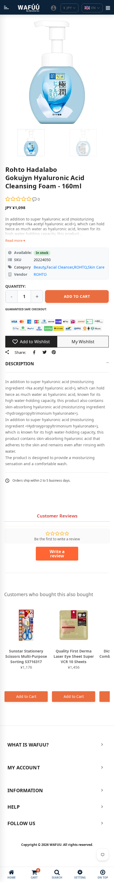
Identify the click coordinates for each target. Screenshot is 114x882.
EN (93, 8)
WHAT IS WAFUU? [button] (28, 744)
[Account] (53, 8)
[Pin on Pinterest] (54, 352)
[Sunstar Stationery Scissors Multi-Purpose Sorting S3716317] (26, 625)
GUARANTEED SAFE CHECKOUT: (26, 309)
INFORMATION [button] (25, 790)
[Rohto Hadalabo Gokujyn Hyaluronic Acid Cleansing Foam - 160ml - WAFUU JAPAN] (31, 142)
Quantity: (15, 286)
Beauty (40, 267)
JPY (67, 8)
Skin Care (96, 267)
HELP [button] (13, 807)
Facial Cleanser (60, 267)
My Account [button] (23, 767)
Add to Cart (26, 696)
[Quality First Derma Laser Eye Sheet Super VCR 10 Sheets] (73, 625)
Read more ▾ (15, 240)
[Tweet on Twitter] (44, 352)
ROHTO (80, 267)
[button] (18, 199)
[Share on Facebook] (35, 352)
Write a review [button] (57, 554)
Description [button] (19, 364)
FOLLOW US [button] (21, 823)
